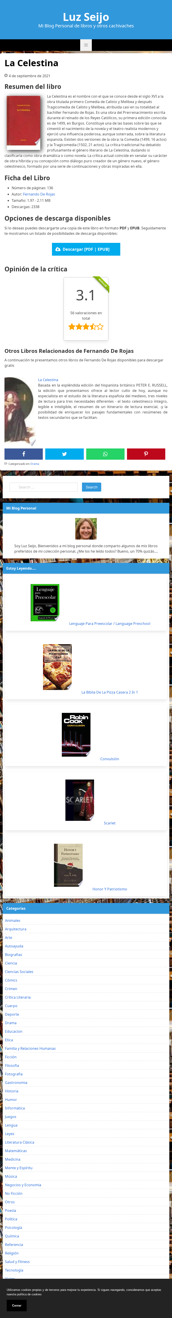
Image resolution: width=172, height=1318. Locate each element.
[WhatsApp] (105, 454)
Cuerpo (11, 1005)
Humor (11, 1099)
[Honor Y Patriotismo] (68, 865)
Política (11, 1219)
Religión (12, 1253)
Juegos (10, 1116)
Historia (11, 1091)
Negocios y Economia (23, 1184)
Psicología (13, 1227)
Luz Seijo (86, 17)
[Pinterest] (146, 454)
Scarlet (110, 823)
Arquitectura (15, 929)
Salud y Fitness (17, 1261)
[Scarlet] (79, 800)
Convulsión (109, 758)
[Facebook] (23, 454)
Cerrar (16, 1305)
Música (11, 1176)
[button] (86, 45)
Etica (9, 1039)
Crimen (11, 988)
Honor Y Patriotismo (109, 889)
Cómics (11, 980)
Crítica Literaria (18, 997)
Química (12, 1236)
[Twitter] (64, 454)
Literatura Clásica (19, 1142)
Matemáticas (16, 1150)
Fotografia (14, 1074)
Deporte (12, 1014)
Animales (12, 920)
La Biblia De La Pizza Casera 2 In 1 (110, 692)
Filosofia (12, 1065)
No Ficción (13, 1193)
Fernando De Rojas (39, 194)
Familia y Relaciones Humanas (30, 1048)
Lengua (11, 1125)
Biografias (13, 954)
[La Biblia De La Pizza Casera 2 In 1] (57, 667)
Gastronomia (16, 1082)
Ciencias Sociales (19, 971)
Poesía (10, 1210)
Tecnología (14, 1270)
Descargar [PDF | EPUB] (86, 249)
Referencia (14, 1244)
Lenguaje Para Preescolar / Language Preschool (109, 623)
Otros (10, 1201)
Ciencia (11, 963)
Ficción (11, 1056)
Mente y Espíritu (18, 1167)
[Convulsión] (76, 734)
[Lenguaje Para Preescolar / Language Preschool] (45, 602)
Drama (34, 464)
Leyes (9, 1133)
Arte (8, 937)
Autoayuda (14, 946)
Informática (15, 1108)
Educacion (13, 1031)
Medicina (12, 1159)
